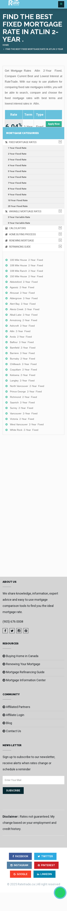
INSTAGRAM (21, 865)
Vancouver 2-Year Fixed (23, 413)
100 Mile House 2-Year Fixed (26, 260)
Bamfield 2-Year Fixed (22, 347)
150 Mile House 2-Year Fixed (26, 276)
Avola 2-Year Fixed (21, 336)
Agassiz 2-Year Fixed (22, 287)
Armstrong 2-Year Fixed (23, 320)
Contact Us (13, 731)
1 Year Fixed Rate (17, 148)
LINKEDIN (46, 874)
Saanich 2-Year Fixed (22, 402)
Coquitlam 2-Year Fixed (23, 369)
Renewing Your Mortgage (23, 664)
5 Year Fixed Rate (17, 171)
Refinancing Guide (19, 246)
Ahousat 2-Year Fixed (22, 292)
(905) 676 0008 (13, 621)
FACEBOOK (21, 856)
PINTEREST (48, 865)
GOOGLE (22, 874)
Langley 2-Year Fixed (22, 380)
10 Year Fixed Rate (18, 200)
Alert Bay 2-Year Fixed (23, 303)
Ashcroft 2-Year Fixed (22, 325)
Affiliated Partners (18, 707)
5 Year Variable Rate (19, 223)
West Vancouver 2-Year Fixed (27, 424)
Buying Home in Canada (22, 656)
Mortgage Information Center (26, 680)
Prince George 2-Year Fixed (26, 391)
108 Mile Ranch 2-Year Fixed (26, 271)
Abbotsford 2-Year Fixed (24, 281)
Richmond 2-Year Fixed (23, 397)
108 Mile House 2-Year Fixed (26, 265)
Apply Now (54, 124)
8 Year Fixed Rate (17, 188)
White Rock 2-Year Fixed (24, 430)
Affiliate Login (15, 715)
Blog (9, 723)
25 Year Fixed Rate (18, 206)
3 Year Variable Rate (19, 217)
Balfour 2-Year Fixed (22, 342)
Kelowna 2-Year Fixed (22, 375)
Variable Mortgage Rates (24, 211)
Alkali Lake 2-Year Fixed (23, 314)
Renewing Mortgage (21, 240)
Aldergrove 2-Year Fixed (24, 298)
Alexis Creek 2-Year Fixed (24, 309)
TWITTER (47, 856)
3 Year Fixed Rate (17, 159)
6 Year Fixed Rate (17, 177)
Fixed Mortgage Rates (22, 142)
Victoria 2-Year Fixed (22, 419)
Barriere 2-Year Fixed (22, 353)
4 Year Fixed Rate (17, 165)
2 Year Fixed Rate (17, 153)
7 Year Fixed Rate (17, 183)
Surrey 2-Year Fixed (21, 408)
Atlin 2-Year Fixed (20, 331)
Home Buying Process (22, 234)
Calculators (17, 228)
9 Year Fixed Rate (17, 194)
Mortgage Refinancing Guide (25, 672)
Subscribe (13, 790)
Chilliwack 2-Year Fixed (23, 364)
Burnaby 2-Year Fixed (22, 358)
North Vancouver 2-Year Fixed (27, 386)
